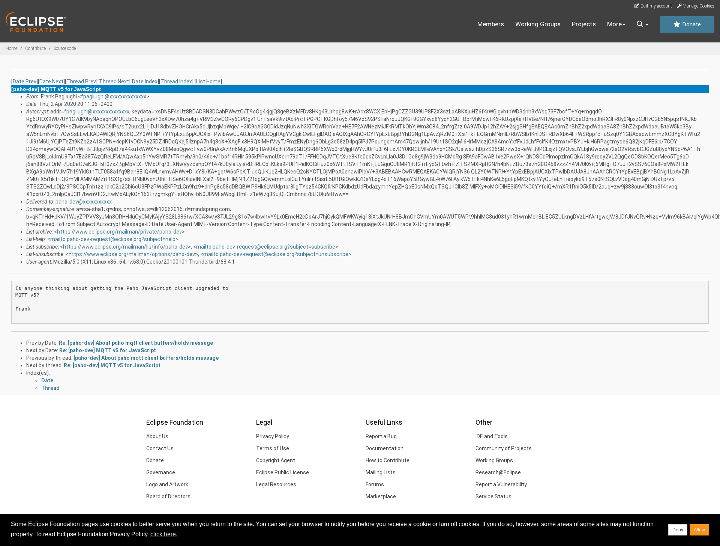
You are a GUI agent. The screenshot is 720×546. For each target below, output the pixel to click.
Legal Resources (276, 484)
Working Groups (538, 24)
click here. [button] (163, 534)
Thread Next (114, 81)
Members (490, 24)
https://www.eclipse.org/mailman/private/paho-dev (119, 232)
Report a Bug (381, 436)
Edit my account (655, 6)
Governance (160, 472)
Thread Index (176, 81)
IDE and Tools (492, 436)
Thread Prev (81, 81)
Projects (584, 24)
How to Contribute (388, 460)
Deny (677, 529)
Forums (375, 484)
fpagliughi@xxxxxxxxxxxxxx (113, 97)
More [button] (614, 24)
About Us (157, 436)
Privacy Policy (272, 436)
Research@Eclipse (498, 472)
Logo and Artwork (167, 484)
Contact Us (160, 448)
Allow (699, 529)
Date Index (145, 81)
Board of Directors (168, 496)
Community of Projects (504, 448)
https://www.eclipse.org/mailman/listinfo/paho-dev (125, 247)
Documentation (385, 448)
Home (11, 48)
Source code (65, 48)
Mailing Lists (381, 472)
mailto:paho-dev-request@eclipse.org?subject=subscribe (265, 247)
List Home (208, 81)
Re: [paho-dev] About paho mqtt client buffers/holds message (136, 343)
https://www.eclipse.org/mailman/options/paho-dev (132, 254)
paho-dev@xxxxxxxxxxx (84, 202)
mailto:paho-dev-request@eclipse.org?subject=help (113, 239)
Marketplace (381, 496)
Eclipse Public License (282, 472)
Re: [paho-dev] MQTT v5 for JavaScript (107, 350)
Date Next (51, 81)
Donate (691, 24)
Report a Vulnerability (501, 484)
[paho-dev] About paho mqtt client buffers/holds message (146, 358)
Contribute (35, 48)
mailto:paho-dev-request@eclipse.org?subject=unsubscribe (275, 254)
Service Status (494, 496)
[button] (642, 24)
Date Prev (24, 81)
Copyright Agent (275, 460)
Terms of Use (272, 448)
